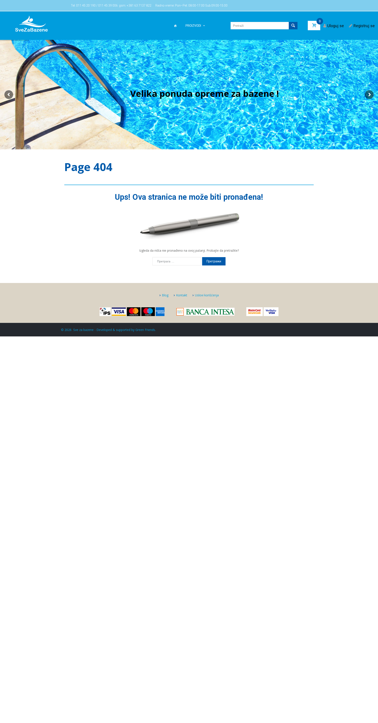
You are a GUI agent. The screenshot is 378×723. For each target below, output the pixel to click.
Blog (165, 295)
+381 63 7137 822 (139, 5)
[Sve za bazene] (31, 23)
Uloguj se (335, 25)
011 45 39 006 (108, 5)
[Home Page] (175, 25)
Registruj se (364, 25)
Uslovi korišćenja (207, 295)
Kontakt (181, 295)
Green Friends (145, 330)
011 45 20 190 (86, 5)
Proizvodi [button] (193, 25)
